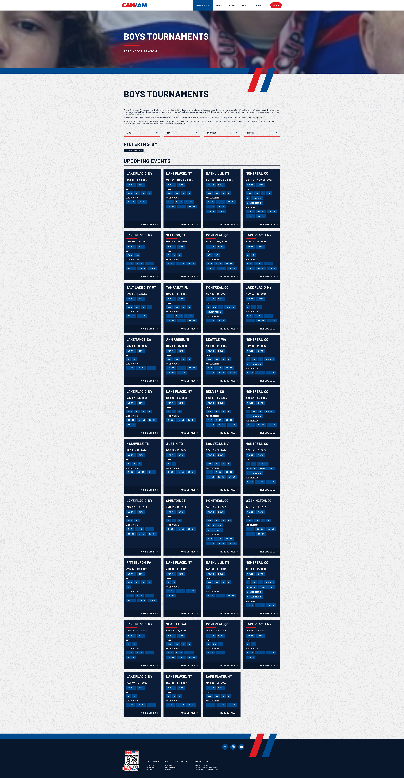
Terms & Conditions (211, 769)
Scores (232, 5)
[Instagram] (233, 747)
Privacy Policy (198, 769)
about (245, 5)
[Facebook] (225, 747)
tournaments (202, 5)
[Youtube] (241, 747)
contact (259, 5)
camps (219, 5)
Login (276, 5)
